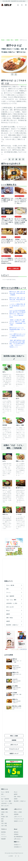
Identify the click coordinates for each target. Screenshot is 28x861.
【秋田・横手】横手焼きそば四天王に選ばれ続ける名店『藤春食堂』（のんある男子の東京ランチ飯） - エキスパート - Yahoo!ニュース (17, 344)
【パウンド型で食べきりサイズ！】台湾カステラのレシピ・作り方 (7, 241)
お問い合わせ (17, 838)
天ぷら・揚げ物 (5, 792)
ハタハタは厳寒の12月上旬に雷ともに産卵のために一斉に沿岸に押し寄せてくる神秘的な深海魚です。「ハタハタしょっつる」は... (20, 469)
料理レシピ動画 (14, 735)
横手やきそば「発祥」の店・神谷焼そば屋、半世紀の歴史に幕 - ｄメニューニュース (17, 299)
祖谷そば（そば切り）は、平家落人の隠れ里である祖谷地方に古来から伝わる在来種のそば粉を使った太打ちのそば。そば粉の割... (7, 496)
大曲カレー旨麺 (20, 425)
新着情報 (14, 740)
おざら (4, 461)
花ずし (4, 372)
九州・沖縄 (4, 825)
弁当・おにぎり (5, 805)
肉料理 (15, 798)
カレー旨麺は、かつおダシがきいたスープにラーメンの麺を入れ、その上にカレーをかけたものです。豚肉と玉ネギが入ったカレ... (20, 433)
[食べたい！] (12, 74)
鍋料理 (15, 794)
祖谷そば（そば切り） (8, 487)
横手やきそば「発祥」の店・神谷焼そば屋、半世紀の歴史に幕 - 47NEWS (17, 293)
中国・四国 (4, 823)
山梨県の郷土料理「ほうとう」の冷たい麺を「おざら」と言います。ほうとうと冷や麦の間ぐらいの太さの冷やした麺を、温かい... (7, 469)
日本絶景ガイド (18, 847)
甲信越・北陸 (4, 816)
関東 (2, 814)
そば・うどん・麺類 (6, 801)
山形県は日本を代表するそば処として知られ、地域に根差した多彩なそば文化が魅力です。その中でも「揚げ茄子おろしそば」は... (20, 496)
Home (3, 40)
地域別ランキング (14, 753)
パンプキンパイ (20, 372)
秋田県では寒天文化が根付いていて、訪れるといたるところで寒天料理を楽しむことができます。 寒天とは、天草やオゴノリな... (7, 433)
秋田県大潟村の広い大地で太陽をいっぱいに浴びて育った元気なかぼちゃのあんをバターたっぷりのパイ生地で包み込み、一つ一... (20, 380)
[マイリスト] (15, 74)
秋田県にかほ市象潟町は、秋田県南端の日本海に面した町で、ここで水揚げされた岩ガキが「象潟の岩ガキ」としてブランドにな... (20, 406)
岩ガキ (17, 398)
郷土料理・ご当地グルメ (20, 801)
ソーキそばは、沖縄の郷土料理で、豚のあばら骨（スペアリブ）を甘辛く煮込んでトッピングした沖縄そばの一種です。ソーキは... (20, 522)
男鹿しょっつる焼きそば (22, 461)
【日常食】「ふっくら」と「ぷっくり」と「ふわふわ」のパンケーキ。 (21, 241)
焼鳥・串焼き (17, 796)
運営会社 (16, 832)
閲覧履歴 (3, 838)
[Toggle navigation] (26, 5)
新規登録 (3, 832)
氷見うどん (5, 514)
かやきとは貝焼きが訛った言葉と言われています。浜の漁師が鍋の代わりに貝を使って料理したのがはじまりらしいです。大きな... (7, 406)
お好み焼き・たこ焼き (6, 803)
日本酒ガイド (17, 844)
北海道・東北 (9, 40)
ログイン (3, 834)
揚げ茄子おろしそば (21, 487)
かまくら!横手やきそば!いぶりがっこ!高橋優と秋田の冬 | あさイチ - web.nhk (17, 335)
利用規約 (16, 834)
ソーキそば (18, 514)
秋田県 (17, 40)
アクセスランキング (14, 749)
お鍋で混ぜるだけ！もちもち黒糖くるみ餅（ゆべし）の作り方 (7, 200)
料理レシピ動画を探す (13, 268)
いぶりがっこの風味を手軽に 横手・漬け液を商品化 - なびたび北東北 (17, 305)
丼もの (15, 792)
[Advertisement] (14, 23)
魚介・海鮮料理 (5, 798)
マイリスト (4, 836)
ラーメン (3, 796)
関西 (2, 821)
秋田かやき (5, 398)
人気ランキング (14, 744)
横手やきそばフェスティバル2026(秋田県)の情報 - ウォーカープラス (17, 329)
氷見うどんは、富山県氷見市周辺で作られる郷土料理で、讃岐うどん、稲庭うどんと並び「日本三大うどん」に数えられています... (7, 522)
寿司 (2, 794)
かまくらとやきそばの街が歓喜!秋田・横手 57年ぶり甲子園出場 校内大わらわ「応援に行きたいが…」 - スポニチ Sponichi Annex (17, 314)
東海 (2, 818)
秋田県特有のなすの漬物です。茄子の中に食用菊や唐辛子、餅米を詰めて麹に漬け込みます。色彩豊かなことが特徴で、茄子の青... (7, 380)
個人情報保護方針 (18, 836)
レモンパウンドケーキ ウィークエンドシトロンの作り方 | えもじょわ (21, 260)
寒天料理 (5, 425)
